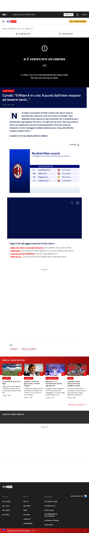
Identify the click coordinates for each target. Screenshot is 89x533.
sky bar (26, 515)
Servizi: (25, 497)
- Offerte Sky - (16, 257)
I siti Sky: (5, 497)
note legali (49, 510)
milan (14, 349)
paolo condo (28, 349)
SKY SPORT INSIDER (78, 21)
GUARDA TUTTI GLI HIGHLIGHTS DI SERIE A (29, 136)
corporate (48, 525)
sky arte (5, 515)
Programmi (27, 523)
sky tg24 (5, 506)
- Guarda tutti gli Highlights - (22, 254)
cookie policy (50, 506)
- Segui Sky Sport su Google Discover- (27, 248)
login (84, 14)
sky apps (26, 506)
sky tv (25, 501)
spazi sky (27, 519)
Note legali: (48, 497)
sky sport (6, 501)
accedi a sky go (77, 496)
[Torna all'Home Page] (11, 21)
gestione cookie (50, 501)
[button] (77, 203)
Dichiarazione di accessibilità (50, 515)
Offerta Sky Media (51, 520)
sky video (6, 510)
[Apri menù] (3, 21)
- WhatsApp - (15, 251)
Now (25, 510)
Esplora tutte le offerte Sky (24, 14)
